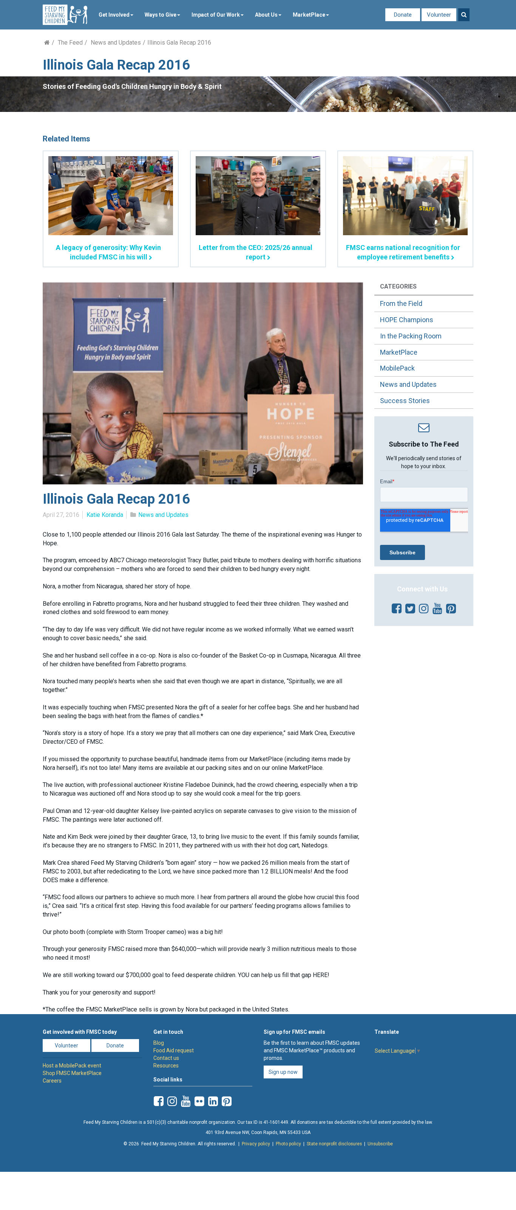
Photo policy (288, 1143)
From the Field (401, 303)
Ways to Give (160, 15)
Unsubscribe (380, 1143)
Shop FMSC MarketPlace (72, 1073)
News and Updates (116, 42)
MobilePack (397, 368)
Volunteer (439, 14)
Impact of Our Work (216, 15)
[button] (464, 14)
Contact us (166, 1058)
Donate (403, 14)
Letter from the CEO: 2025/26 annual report (255, 252)
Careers (52, 1081)
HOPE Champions (406, 320)
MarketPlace (309, 15)
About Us (266, 15)
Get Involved (114, 15)
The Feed (70, 42)
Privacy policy (256, 1143)
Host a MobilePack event (72, 1066)
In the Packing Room (411, 336)
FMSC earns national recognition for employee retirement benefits (403, 252)
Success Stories (405, 401)
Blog (158, 1043)
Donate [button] (115, 1045)
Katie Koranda (105, 514)
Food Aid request (173, 1050)
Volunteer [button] (66, 1045)
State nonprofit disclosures (334, 1143)
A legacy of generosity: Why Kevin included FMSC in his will (108, 252)
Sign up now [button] (283, 1072)
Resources (166, 1066)
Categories (398, 286)
